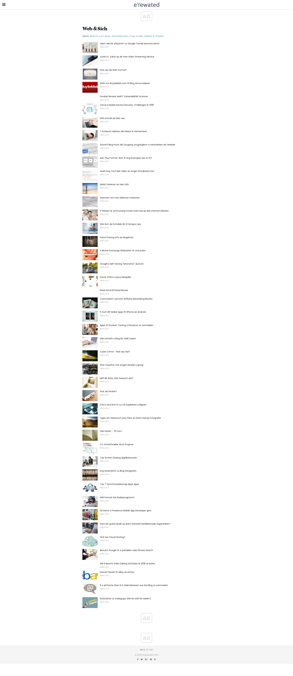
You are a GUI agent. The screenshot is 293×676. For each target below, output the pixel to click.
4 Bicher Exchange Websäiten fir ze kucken (123, 250)
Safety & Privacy (154, 36)
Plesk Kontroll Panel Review (114, 290)
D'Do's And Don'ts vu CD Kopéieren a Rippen (123, 404)
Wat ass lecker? (108, 391)
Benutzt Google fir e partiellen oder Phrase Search (126, 550)
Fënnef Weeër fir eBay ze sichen (117, 572)
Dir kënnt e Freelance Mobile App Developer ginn (125, 510)
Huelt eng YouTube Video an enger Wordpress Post (127, 171)
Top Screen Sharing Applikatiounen (118, 457)
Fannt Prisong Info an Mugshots (116, 237)
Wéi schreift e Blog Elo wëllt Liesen (118, 338)
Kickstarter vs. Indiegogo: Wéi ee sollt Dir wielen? (125, 598)
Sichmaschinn (120, 36)
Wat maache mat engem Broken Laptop (121, 364)
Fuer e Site (136, 36)
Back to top (146, 650)
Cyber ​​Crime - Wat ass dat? (115, 351)
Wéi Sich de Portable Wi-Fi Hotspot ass (120, 224)
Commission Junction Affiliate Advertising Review (126, 298)
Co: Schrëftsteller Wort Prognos (116, 444)
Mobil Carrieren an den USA (114, 184)
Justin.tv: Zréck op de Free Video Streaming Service (127, 56)
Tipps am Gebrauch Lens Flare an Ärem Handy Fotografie (130, 418)
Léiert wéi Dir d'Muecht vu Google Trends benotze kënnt (129, 43)
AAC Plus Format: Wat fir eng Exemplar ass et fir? (126, 157)
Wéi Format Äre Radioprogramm (117, 497)
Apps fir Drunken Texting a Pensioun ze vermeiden (126, 325)
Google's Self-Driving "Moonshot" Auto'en (122, 263)
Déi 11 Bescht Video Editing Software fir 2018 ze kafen (127, 563)
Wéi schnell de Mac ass (112, 118)
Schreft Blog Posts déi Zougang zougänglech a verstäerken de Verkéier (137, 144)
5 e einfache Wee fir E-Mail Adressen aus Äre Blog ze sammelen (134, 585)
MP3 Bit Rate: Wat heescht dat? (116, 378)
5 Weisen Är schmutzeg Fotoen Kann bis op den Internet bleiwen (134, 210)
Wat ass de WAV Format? (113, 69)
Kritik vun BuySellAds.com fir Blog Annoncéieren (125, 83)
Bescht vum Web (100, 36)
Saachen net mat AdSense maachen (120, 197)
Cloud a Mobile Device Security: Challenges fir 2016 (127, 104)
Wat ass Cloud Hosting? (112, 537)
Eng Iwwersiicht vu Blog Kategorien (118, 470)
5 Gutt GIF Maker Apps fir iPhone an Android (123, 311)
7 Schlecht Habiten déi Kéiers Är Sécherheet (123, 131)
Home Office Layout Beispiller (115, 277)
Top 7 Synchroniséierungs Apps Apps (119, 484)
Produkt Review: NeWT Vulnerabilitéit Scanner (124, 96)
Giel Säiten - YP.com (111, 431)
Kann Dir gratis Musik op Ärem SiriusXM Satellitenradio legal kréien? (135, 523)
